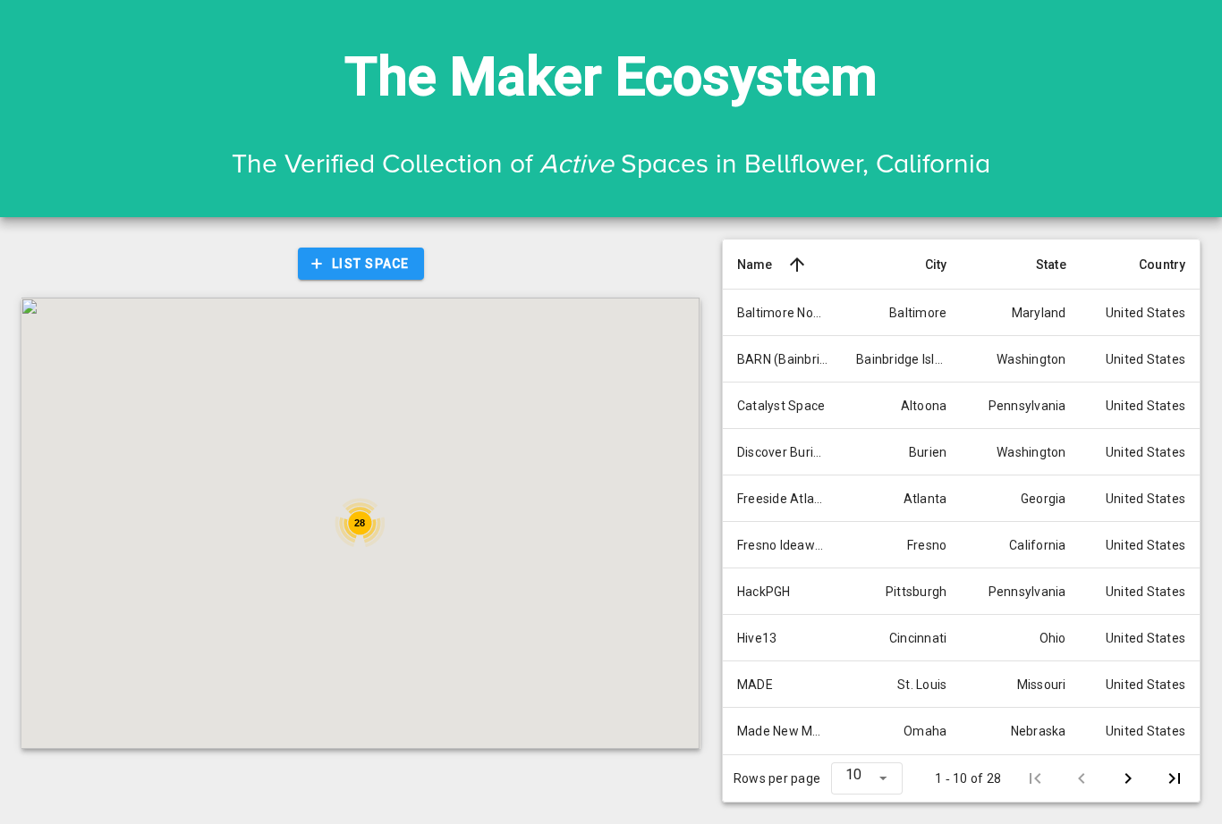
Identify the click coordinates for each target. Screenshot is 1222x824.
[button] (867, 778)
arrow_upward (797, 264)
